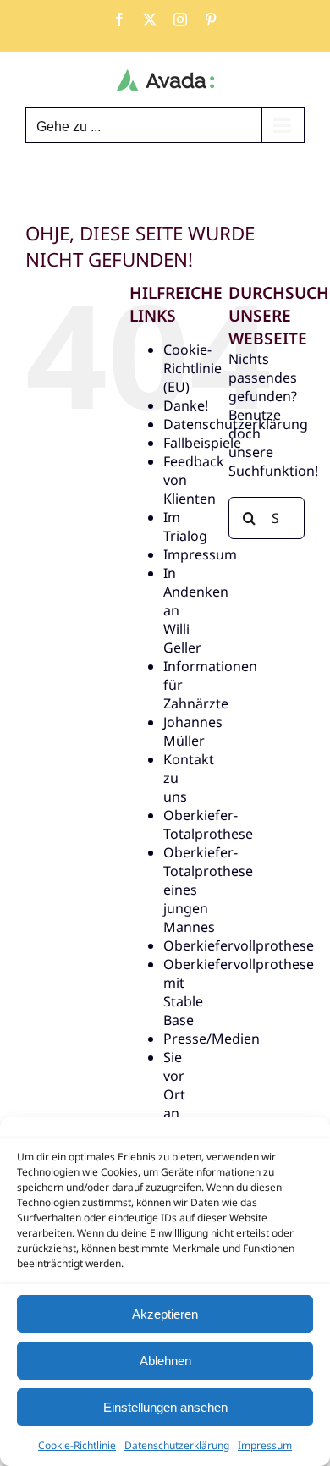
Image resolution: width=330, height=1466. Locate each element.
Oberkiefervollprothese (238, 945)
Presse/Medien (211, 1038)
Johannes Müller (193, 731)
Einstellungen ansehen (165, 1407)
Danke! (185, 405)
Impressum (265, 1445)
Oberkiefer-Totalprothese (208, 824)
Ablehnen (165, 1360)
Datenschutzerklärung (176, 1445)
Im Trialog (185, 526)
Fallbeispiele (202, 442)
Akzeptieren (165, 1314)
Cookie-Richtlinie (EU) (192, 368)
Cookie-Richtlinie (77, 1445)
